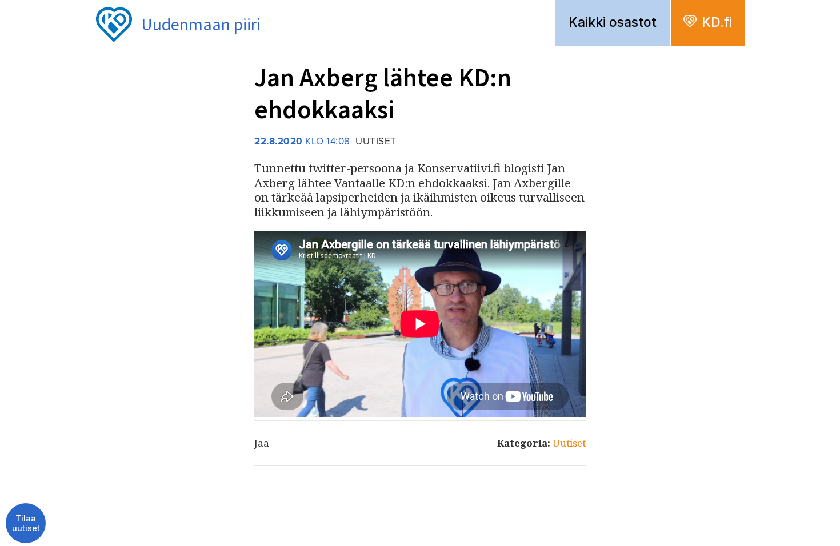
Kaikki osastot (613, 22)
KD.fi (717, 22)
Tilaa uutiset (26, 523)
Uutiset (569, 442)
